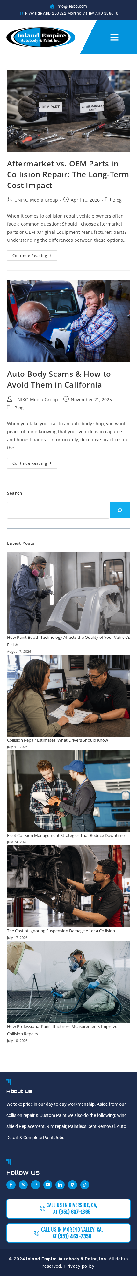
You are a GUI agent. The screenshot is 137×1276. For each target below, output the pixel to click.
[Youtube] (48, 1185)
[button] (114, 37)
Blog (117, 200)
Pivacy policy (80, 1266)
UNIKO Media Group (36, 200)
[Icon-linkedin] (60, 1185)
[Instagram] (35, 1185)
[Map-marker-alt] (72, 1185)
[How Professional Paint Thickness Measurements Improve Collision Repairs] (68, 982)
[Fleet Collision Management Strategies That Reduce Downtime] (68, 791)
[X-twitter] (23, 1185)
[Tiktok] (85, 1185)
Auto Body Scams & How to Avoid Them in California (59, 379)
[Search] (119, 510)
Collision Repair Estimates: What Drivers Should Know (57, 740)
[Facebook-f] (11, 1185)
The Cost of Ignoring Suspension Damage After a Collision (61, 931)
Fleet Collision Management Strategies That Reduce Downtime (66, 835)
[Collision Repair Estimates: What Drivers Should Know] (68, 696)
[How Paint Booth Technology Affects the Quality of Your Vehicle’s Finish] (68, 593)
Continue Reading (34, 254)
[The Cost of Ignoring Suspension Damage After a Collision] (68, 886)
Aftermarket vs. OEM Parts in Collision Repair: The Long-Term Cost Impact (68, 174)
